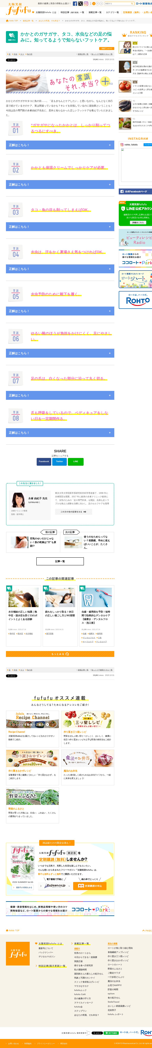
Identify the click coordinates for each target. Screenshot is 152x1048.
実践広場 (78, 961)
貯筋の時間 (113, 989)
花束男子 (112, 1010)
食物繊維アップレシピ (118, 952)
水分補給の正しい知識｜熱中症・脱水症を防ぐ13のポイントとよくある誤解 (22, 615)
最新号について (46, 948)
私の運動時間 (80, 969)
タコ (22, 54)
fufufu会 (78, 1007)
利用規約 (27, 1044)
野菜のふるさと (115, 969)
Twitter (59, 461)
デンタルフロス (89, 638)
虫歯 (84, 634)
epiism (111, 993)
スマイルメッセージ (83, 1002)
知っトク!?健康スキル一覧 (102, 54)
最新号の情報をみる (24, 887)
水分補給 (29, 634)
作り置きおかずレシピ (118, 960)
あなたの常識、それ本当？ (49, 21)
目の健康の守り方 (82, 998)
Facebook (44, 461)
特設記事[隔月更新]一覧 (52, 966)
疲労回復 (49, 634)
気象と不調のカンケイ (84, 978)
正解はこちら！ (19, 145)
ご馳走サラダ (114, 973)
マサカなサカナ (81, 986)
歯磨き (91, 634)
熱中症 (12, 634)
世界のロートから (82, 953)
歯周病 (99, 634)
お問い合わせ (13, 1044)
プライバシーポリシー (46, 1044)
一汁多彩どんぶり (116, 977)
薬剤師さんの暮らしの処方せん (88, 974)
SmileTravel (113, 1002)
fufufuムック (80, 990)
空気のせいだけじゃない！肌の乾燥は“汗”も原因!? (43, 542)
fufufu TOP (13, 21)
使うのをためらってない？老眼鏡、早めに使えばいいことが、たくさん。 (97, 542)
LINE (75, 461)
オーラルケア (88, 642)
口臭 (100, 638)
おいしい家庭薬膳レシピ (119, 1006)
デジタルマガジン (47, 956)
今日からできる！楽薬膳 (85, 957)
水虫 (15, 54)
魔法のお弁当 (114, 981)
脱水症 (20, 634)
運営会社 (63, 1044)
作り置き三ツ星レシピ (118, 956)
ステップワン (80, 1011)
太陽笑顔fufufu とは (50, 943)
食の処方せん (114, 998)
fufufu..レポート (116, 1014)
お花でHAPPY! (115, 985)
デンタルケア (101, 642)
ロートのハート (115, 964)
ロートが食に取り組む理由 (120, 948)
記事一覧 (60, 561)
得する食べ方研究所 (83, 965)
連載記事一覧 (28, 21)
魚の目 (29, 54)
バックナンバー (46, 952)
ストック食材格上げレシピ (86, 982)
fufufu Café (80, 994)
